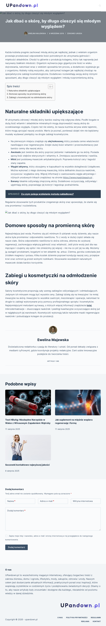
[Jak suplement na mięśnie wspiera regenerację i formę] (78, 402)
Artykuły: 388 (53, 361)
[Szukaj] (100, 5)
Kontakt (97, 621)
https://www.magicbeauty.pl (77, 177)
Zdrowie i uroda (74, 33)
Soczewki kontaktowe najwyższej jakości (27, 464)
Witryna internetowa (83, 501)
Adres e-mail (47, 501)
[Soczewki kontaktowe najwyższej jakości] (28, 447)
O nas (60, 617)
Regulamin (96, 617)
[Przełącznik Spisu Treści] (49, 86)
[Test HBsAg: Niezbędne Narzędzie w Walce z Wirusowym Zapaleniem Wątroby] (28, 402)
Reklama (85, 621)
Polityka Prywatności (76, 617)
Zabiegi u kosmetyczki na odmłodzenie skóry (30, 97)
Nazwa (11, 501)
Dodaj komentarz (16, 510)
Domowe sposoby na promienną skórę (27, 94)
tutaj (89, 305)
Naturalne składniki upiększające (24, 90)
